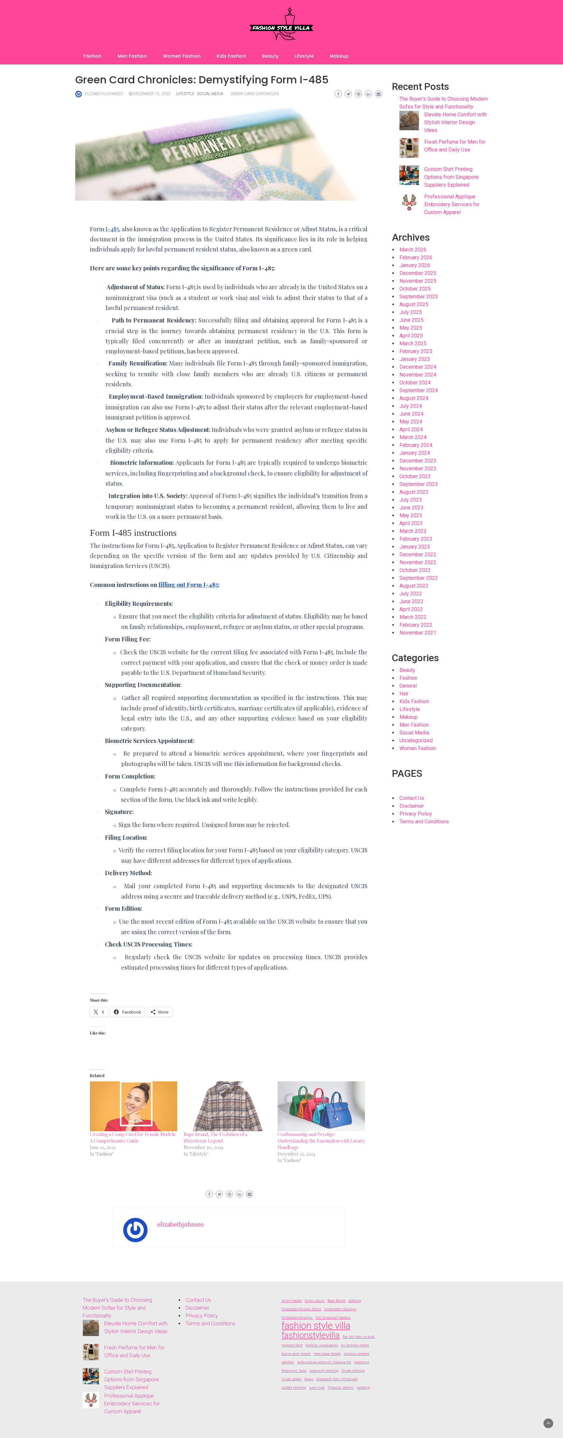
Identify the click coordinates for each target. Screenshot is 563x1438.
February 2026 (415, 257)
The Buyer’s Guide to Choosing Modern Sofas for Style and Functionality (117, 1308)
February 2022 (415, 625)
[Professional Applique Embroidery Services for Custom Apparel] (409, 202)
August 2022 (413, 586)
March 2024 (412, 437)
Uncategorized (416, 740)
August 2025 (413, 304)
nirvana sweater (356, 1354)
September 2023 (418, 484)
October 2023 (415, 476)
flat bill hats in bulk (359, 1337)
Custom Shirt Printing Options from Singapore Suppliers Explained (451, 177)
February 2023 (415, 539)
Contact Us (411, 798)
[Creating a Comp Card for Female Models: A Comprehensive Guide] (133, 1106)
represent (361, 1362)
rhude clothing (353, 1371)
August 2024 (413, 398)
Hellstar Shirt (292, 1345)
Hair (404, 694)
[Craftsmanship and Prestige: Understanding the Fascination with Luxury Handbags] (321, 1106)
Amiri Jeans (315, 1301)
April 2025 (411, 336)
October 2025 (415, 289)
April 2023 (411, 523)
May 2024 (410, 422)
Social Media (210, 94)
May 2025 (410, 328)
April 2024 (411, 429)
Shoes (308, 1379)
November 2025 (417, 281)
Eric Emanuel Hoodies (333, 1318)
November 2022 (417, 562)
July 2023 (410, 500)
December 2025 (417, 273)
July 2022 (410, 594)
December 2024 (417, 367)
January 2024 (414, 453)
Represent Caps (294, 1371)
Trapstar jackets (340, 1388)
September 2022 (418, 578)
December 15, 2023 (151, 94)
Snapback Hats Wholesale (337, 1379)
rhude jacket (291, 1379)
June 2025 (411, 320)
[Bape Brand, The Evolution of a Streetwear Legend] (227, 1106)
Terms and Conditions (424, 822)
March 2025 (412, 343)
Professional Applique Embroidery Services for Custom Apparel (452, 204)
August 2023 (413, 492)
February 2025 (415, 351)
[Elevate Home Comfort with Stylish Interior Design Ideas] (409, 120)
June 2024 (411, 414)
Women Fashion (182, 56)
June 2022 (411, 601)
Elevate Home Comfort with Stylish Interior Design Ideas (455, 122)
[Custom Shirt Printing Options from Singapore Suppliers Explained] (409, 175)
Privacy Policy (415, 814)
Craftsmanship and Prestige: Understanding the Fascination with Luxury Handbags (321, 1140)
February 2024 (415, 445)
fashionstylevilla (311, 1335)
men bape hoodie (327, 1354)
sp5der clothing (294, 1388)
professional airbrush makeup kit (324, 1362)
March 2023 (412, 531)
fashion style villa (316, 1326)
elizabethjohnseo (104, 94)
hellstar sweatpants (322, 1345)
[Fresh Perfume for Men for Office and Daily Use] (409, 148)
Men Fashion (132, 56)
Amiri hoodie (292, 1301)
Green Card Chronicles (255, 94)
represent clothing (324, 1371)
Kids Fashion (231, 56)
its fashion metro (355, 1345)
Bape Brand (336, 1301)
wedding (363, 1388)
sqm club (317, 1388)
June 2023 (411, 508)
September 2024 (418, 390)
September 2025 (418, 296)
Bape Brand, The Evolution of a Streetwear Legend (215, 1137)
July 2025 (410, 312)
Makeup (339, 56)
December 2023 (417, 461)
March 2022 (412, 617)
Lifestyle (304, 56)
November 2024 (417, 375)
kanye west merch (296, 1354)
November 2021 (417, 633)
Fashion (92, 56)
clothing (354, 1301)
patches (288, 1362)
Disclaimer (411, 806)
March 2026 (412, 250)
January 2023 (414, 547)
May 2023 (410, 515)
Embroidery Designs (340, 1309)
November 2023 (417, 468)
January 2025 (414, 359)
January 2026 (414, 265)
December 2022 (417, 554)
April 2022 (411, 609)
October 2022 (415, 570)
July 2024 (410, 406)
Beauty (270, 56)
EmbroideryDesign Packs (301, 1309)
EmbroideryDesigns (297, 1318)
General (408, 686)
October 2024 (415, 382)
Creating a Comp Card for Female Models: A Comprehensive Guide (133, 1137)
